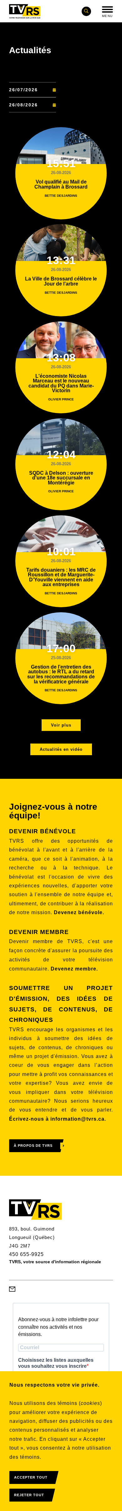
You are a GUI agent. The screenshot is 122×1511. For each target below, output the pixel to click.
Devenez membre (73, 968)
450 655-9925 (26, 1254)
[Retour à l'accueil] (24, 11)
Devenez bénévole (78, 912)
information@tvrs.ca (77, 1119)
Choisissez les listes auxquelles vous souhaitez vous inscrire (56, 1363)
